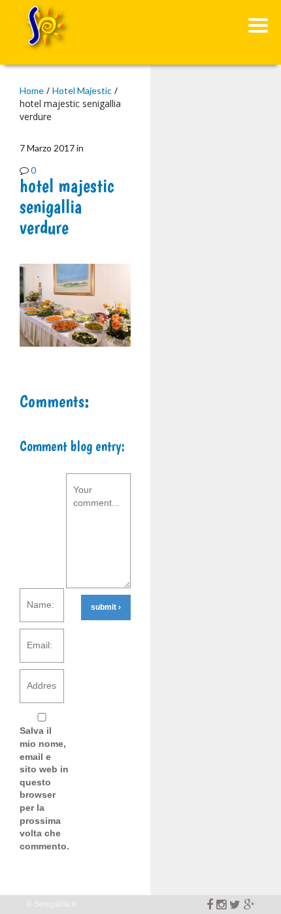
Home (32, 90)
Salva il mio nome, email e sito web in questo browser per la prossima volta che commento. (44, 788)
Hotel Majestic (82, 90)
